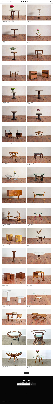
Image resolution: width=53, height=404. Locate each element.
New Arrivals (4, 1)
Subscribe (33, 384)
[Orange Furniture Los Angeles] (26, 2)
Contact (11, 1)
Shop (8, 1)
